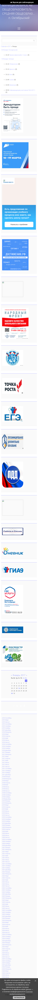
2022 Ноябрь (6, 892)
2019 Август (6, 815)
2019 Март (5, 805)
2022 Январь (6, 872)
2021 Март (5, 851)
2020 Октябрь (6, 841)
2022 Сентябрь (7, 888)
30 (12, 693)
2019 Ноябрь (6, 821)
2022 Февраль (6, 874)
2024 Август (6, 932)
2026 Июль (5, 977)
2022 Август (6, 886)
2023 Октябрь (6, 912)
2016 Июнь (5, 740)
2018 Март (5, 781)
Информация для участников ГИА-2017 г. (22, 90)
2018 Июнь (5, 787)
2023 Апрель (6, 902)
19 (19, 688)
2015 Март (5, 720)
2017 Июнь (5, 762)
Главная (3, 46)
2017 (9, 46)
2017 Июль (5, 764)
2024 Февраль (6, 920)
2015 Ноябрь (6, 728)
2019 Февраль (6, 803)
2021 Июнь (5, 857)
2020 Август (6, 837)
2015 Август (6, 722)
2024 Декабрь (6, 941)
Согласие (25, 987)
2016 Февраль (6, 732)
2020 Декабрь (6, 845)
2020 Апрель (6, 829)
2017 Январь (6, 752)
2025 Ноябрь (6, 963)
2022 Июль (5, 884)
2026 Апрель (6, 973)
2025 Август (6, 957)
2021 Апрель (6, 853)
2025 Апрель (6, 949)
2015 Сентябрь (7, 724)
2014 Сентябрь (7, 718)
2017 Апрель (6, 758)
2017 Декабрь (6, 775)
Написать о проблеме (19, 224)
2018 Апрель (6, 783)
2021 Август (6, 862)
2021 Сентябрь (7, 864)
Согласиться (19, 997)
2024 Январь (6, 918)
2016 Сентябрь (7, 744)
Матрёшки (12, 85)
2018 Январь (6, 777)
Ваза (10, 74)
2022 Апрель (6, 878)
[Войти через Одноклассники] (24, 705)
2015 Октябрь (6, 726)
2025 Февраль (6, 945)
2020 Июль (5, 835)
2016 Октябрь (6, 746)
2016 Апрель (6, 736)
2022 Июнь (5, 882)
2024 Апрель (6, 924)
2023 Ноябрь (6, 914)
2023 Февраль (6, 898)
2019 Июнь (5, 811)
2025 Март (5, 947)
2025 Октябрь (6, 961)
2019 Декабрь (6, 823)
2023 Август (6, 908)
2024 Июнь (5, 928)
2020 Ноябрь (6, 843)
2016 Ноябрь (6, 748)
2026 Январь (6, 967)
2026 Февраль (6, 969)
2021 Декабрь (6, 870)
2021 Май (5, 856)
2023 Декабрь (6, 916)
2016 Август (6, 742)
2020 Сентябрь (7, 839)
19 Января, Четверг (7, 59)
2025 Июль (5, 955)
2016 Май (5, 738)
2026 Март (5, 971)
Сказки (11, 80)
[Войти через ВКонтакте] (17, 705)
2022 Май (5, 880)
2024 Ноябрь (6, 938)
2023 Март (5, 900)
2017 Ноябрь (6, 772)
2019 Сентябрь (7, 817)
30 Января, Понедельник (9, 50)
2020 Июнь (5, 833)
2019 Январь (6, 801)
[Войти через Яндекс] (20, 705)
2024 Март (5, 922)
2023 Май (5, 904)
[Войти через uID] (13, 705)
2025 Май (5, 951)
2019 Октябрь (6, 819)
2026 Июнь (5, 975)
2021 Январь (6, 847)
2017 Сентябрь (7, 768)
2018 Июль (5, 789)
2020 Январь (6, 825)
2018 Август (6, 791)
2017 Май (5, 760)
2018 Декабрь (6, 799)
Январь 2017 (19, 675)
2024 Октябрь (6, 937)
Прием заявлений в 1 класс (18, 55)
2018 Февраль (6, 779)
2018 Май (5, 785)
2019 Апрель (6, 807)
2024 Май (5, 926)
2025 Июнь (5, 953)
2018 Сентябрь (7, 793)
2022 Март (5, 876)
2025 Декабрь (6, 965)
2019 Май (5, 809)
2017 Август (6, 766)
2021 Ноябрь (6, 868)
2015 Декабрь (6, 730)
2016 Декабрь (6, 750)
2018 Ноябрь (6, 797)
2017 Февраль (6, 754)
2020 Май (5, 831)
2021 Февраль (6, 849)
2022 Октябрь (6, 890)
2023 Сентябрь (7, 910)
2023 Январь (6, 896)
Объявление (13, 64)
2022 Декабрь (6, 894)
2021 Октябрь (6, 866)
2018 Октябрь (6, 795)
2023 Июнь (5, 906)
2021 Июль (5, 860)
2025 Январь (6, 943)
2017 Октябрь (6, 770)
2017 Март (5, 756)
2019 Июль (5, 813)
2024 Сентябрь (7, 934)
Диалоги (12, 69)
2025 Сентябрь (7, 959)
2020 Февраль (6, 827)
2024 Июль (5, 930)
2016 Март (5, 734)
